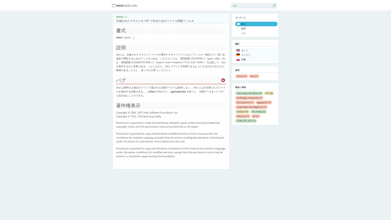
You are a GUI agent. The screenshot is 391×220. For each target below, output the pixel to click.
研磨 (243, 59)
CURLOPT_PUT (246, 120)
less (254, 76)
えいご (244, 50)
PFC (269, 93)
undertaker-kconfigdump (251, 106)
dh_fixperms (245, 102)
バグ (243, 33)
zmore (242, 76)
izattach (242, 111)
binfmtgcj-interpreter (249, 97)
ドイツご (245, 55)
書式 (243, 24)
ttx (256, 116)
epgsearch (264, 102)
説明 (243, 28)
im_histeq (258, 111)
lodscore (243, 116)
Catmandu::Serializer (249, 93)
